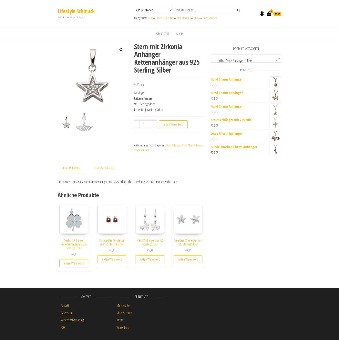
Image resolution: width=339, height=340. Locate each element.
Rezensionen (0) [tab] (104, 168)
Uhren (197, 18)
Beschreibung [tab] (71, 168)
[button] (121, 49)
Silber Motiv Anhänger (192, 145)
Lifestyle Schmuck (76, 11)
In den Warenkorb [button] (74, 263)
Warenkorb (123, 327)
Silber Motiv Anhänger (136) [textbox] (245, 60)
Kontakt (65, 305)
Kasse (120, 320)
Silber (159, 18)
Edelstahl (169, 18)
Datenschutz (67, 312)
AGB (63, 327)
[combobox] (246, 59)
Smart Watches (210, 18)
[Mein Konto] (262, 13)
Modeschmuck (184, 18)
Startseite (163, 33)
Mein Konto (123, 305)
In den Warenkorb (173, 124)
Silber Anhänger (173, 145)
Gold (150, 18)
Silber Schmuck (141, 150)
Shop (179, 33)
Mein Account (124, 312)
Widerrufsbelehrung (72, 320)
